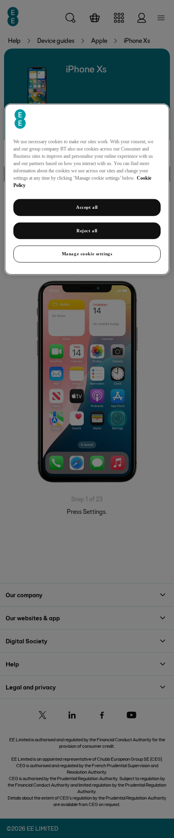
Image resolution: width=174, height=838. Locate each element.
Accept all (87, 206)
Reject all (87, 230)
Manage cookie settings (87, 253)
